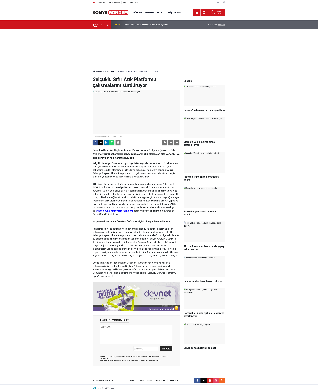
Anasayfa (100, 71)
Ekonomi (149, 12)
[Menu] (197, 12)
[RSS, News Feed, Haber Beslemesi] (222, 380)
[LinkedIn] (106, 142)
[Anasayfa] (94, 2)
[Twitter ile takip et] (203, 380)
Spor (159, 12)
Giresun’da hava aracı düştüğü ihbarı (139, 25)
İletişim (149, 380)
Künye (141, 380)
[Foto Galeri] (224, 2)
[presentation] (102, 24)
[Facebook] (95, 142)
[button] (164, 142)
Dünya (177, 12)
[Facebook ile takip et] (197, 380)
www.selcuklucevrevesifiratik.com (114, 210)
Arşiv (125, 2)
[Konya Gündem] (110, 12)
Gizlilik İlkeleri (161, 380)
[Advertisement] (159, 47)
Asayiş (168, 12)
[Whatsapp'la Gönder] (111, 142)
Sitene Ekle (134, 2)
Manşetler (102, 2)
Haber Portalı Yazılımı (105, 388)
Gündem (137, 12)
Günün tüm (216, 25)
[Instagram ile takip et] (216, 380)
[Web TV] (218, 2)
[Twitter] (100, 142)
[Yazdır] (118, 142)
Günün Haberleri (114, 2)
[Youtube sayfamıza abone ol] (210, 380)
